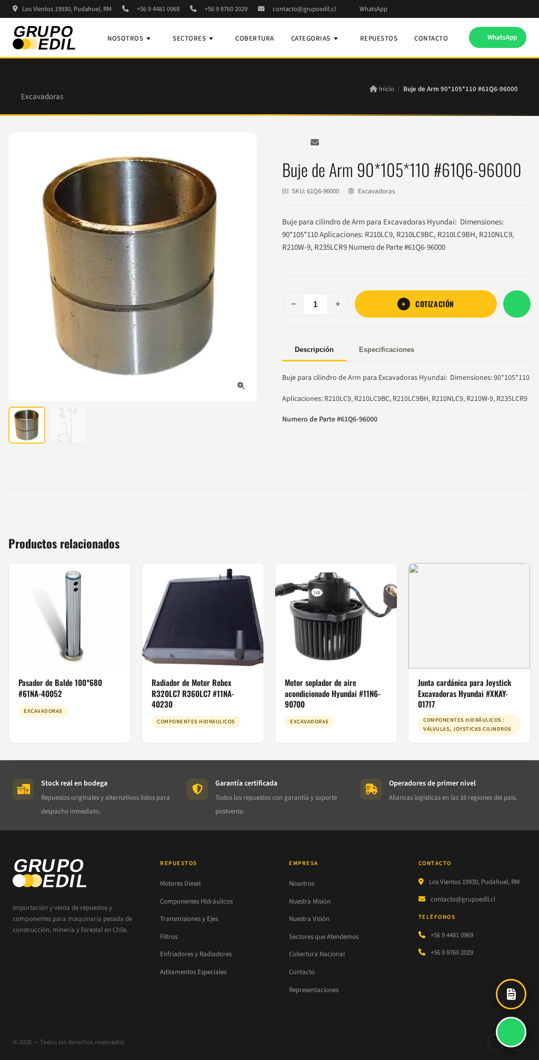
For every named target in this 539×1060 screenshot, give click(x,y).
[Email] (314, 142)
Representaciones (313, 990)
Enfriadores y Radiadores (196, 954)
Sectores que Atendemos (323, 936)
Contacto (431, 38)
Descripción (314, 350)
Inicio (385, 89)
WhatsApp (373, 9)
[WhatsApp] (291, 142)
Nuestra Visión (309, 919)
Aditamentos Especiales (193, 972)
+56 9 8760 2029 (226, 9)
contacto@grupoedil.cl (304, 9)
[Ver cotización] (511, 994)
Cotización (434, 303)
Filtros (168, 936)
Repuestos (379, 38)
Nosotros (125, 38)
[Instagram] (523, 9)
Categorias (311, 38)
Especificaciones (386, 350)
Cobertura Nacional (317, 954)
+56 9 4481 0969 (158, 9)
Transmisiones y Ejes (189, 919)
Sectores (189, 38)
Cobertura (254, 38)
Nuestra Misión (310, 901)
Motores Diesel (180, 883)
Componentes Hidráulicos (196, 901)
